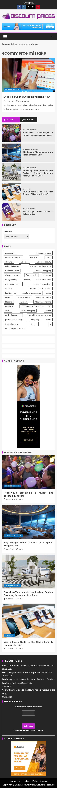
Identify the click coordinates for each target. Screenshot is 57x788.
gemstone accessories (31, 293)
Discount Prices (9, 44)
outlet (48, 310)
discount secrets (43, 279)
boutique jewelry (44, 253)
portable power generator (40, 315)
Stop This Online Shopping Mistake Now (27, 96)
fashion (8, 288)
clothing (8, 262)
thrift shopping (11, 324)
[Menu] (5, 36)
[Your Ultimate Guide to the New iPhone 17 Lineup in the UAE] (11, 192)
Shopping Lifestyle (30, 149)
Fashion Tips (10, 293)
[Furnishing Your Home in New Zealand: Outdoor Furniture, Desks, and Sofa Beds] (11, 172)
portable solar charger (14, 319)
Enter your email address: (28, 718)
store (48, 319)
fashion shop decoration (40, 288)
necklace (9, 306)
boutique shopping (13, 257)
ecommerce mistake (42, 284)
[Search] (52, 36)
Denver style (31, 275)
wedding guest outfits (15, 328)
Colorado (24, 262)
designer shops (12, 279)
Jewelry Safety (24, 297)
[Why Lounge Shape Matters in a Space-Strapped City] (11, 153)
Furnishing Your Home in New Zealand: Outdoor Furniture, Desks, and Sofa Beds (38, 173)
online (8, 310)
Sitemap (44, 781)
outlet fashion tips (13, 315)
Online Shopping (12, 89)
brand (48, 257)
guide (48, 293)
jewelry (8, 297)
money (24, 302)
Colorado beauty (44, 262)
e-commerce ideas (13, 284)
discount (27, 279)
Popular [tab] (28, 119)
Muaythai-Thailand (43, 302)
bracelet (33, 257)
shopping (35, 319)
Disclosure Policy (30, 781)
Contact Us (15, 781)
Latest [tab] (9, 119)
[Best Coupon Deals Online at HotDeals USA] (11, 212)
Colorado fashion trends (40, 266)
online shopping (28, 310)
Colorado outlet (12, 270)
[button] (5, 36)
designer (47, 275)
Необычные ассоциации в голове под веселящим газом (28, 665)
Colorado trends (12, 275)
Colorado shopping (43, 270)
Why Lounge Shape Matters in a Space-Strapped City (27, 672)
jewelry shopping (43, 297)
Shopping (26, 189)
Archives (8, 231)
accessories (10, 253)
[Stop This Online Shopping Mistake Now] (28, 75)
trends (34, 324)
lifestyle (8, 302)
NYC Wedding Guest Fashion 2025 (36, 306)
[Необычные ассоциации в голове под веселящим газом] (11, 133)
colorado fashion (12, 266)
